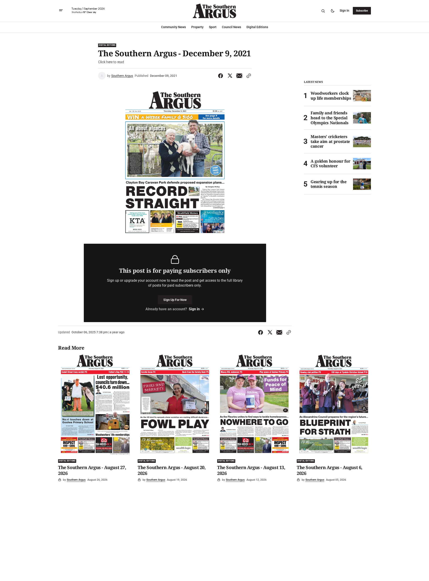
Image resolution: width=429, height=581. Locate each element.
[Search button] (323, 11)
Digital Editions (107, 45)
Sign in (344, 11)
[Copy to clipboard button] (248, 76)
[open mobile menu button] (61, 11)
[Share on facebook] (221, 76)
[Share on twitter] (230, 76)
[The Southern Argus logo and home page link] (214, 11)
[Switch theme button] (332, 11)
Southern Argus (122, 76)
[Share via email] (239, 76)
